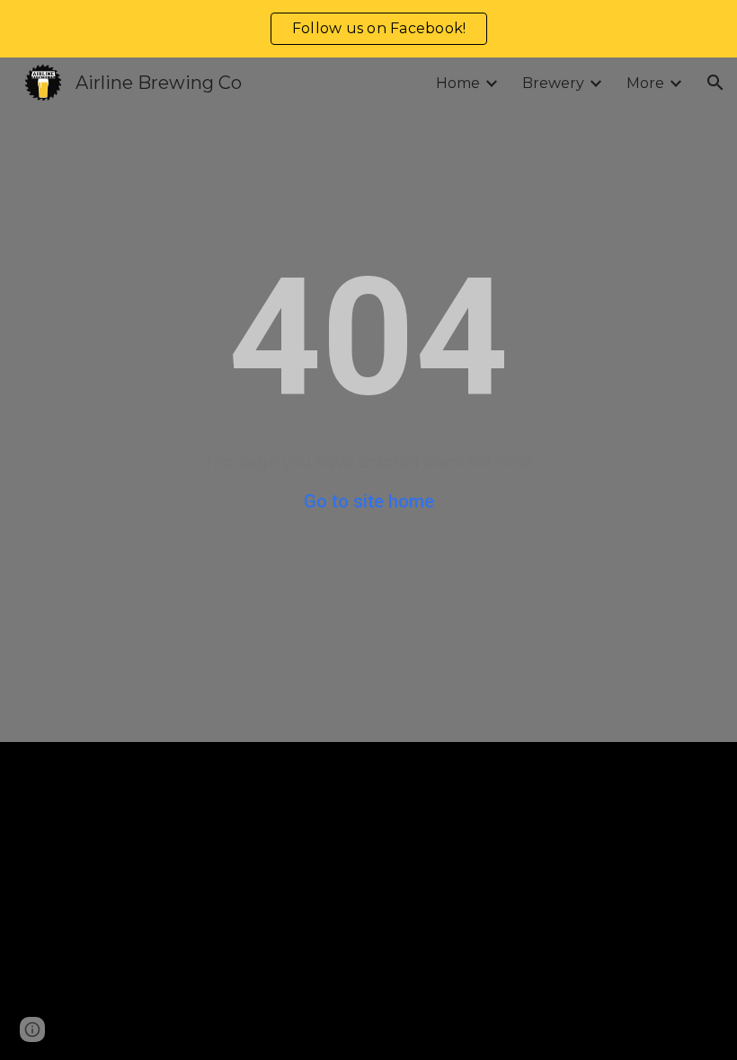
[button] (715, 82)
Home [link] (458, 83)
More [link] (645, 83)
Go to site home (369, 501)
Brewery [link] (553, 83)
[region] (368, 28)
